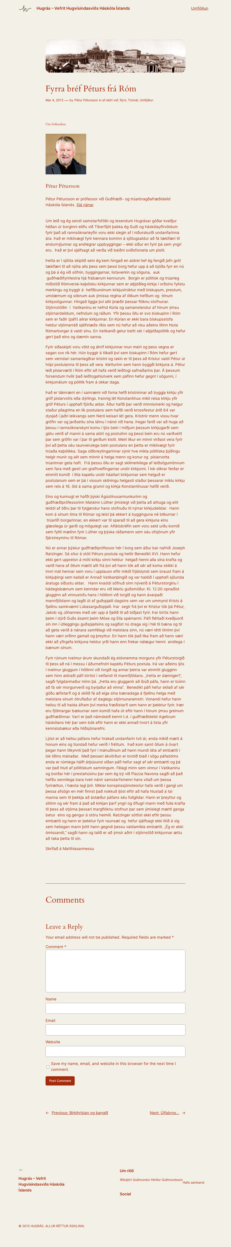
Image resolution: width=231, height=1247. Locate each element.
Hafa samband (193, 1182)
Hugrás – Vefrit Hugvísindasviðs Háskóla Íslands (83, 8)
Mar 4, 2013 (54, 100)
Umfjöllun (199, 8)
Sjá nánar (85, 205)
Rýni (123, 100)
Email (50, 1020)
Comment (56, 946)
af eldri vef (110, 100)
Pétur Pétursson (86, 100)
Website (53, 1042)
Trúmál (133, 100)
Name (51, 999)
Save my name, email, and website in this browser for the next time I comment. (113, 1066)
